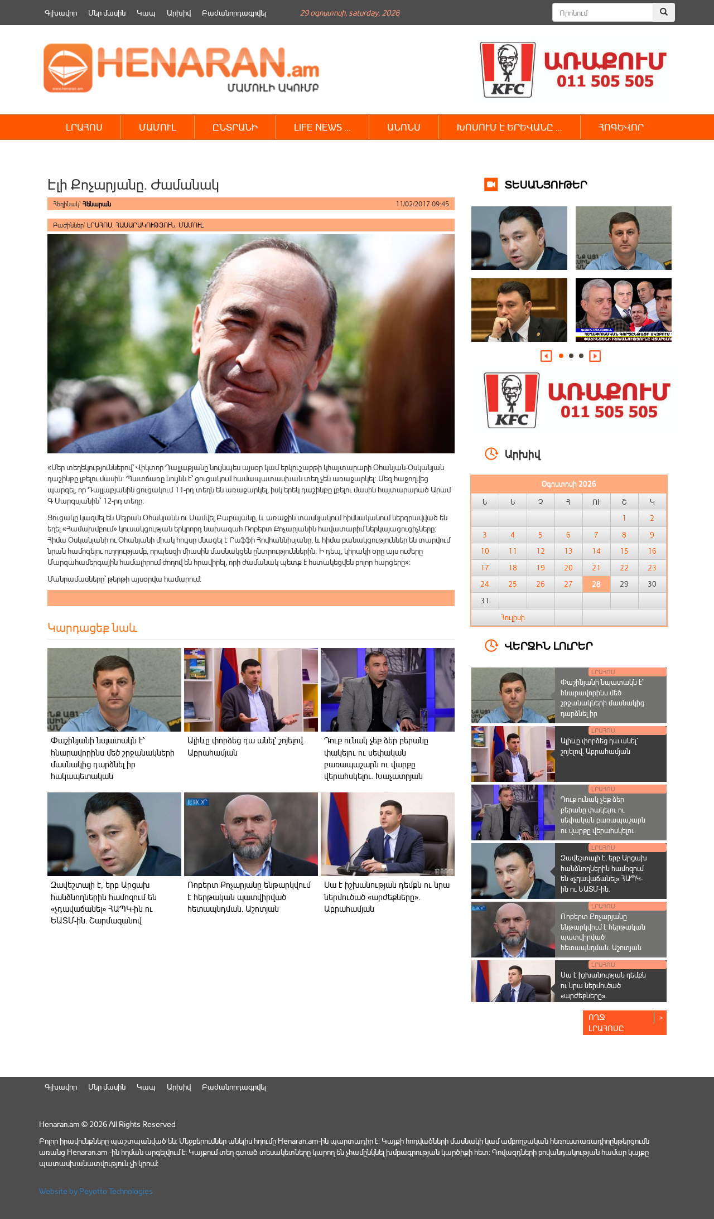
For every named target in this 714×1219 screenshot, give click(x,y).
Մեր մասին (107, 12)
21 (596, 567)
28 (596, 583)
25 (512, 583)
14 (596, 550)
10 (484, 550)
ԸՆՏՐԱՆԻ (235, 127)
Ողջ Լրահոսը (606, 1022)
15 (624, 550)
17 (484, 567)
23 (652, 567)
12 (540, 550)
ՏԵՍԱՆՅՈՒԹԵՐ (546, 184)
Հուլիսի (512, 617)
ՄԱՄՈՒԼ (157, 127)
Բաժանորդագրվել (234, 12)
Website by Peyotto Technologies (96, 1191)
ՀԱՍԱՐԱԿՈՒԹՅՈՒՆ (145, 225)
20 (568, 567)
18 (512, 567)
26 (540, 583)
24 (484, 583)
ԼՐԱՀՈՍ (84, 127)
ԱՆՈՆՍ (404, 127)
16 (652, 550)
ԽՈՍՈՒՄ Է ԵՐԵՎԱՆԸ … (509, 127)
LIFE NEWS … (322, 127)
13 (568, 550)
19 (540, 567)
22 (624, 567)
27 (568, 583)
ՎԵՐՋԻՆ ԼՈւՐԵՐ (549, 645)
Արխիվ (179, 12)
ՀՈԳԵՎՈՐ (621, 127)
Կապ (146, 12)
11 (512, 550)
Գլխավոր (61, 12)
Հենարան (97, 204)
